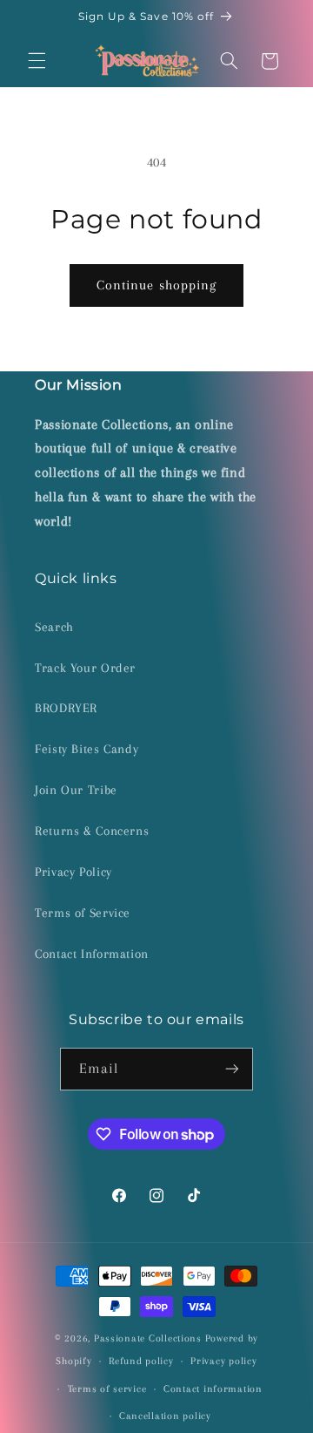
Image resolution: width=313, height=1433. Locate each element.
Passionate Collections (148, 1338)
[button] (37, 61)
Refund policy (141, 1361)
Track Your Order (85, 668)
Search (54, 627)
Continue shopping (156, 285)
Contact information (213, 1389)
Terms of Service (82, 913)
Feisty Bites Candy (86, 749)
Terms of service (107, 1389)
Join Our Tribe (76, 790)
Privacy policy (223, 1361)
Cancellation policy (165, 1416)
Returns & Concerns (92, 831)
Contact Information (92, 954)
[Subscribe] (232, 1069)
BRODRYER (66, 708)
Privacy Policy (73, 872)
